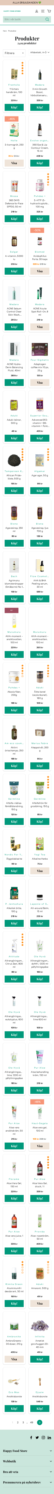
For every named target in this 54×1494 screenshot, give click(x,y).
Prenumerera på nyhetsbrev (22, 1482)
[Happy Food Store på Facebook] (31, 1437)
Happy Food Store (15, 1451)
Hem (5, 31)
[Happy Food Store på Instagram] (43, 1437)
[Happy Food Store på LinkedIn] (49, 1437)
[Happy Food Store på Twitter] (37, 1437)
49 (31, 1422)
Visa (14, 163)
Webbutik (9, 1461)
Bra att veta (10, 1472)
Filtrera (9, 53)
